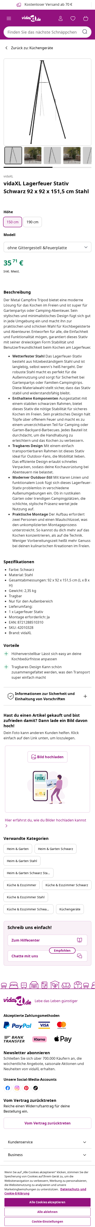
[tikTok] (35, 1088)
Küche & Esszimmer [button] (21, 885)
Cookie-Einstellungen (47, 1221)
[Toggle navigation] (9, 18)
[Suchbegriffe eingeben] (84, 31)
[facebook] (8, 1088)
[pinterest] (26, 1088)
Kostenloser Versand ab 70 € (48, 4)
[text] (13, 264)
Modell (9, 234)
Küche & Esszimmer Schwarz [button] (67, 885)
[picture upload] (47, 787)
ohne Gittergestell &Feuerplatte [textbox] (37, 247)
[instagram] (17, 1088)
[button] (47, 1142)
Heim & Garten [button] (18, 849)
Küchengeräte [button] (69, 909)
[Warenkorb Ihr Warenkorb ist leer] (86, 18)
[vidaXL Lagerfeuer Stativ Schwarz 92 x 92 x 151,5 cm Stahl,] (47, 102)
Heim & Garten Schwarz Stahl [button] (28, 873)
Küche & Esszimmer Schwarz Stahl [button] (30, 909)
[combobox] (47, 32)
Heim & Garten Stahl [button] (22, 861)
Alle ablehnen (47, 1212)
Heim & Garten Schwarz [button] (55, 849)
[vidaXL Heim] (31, 18)
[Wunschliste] (73, 18)
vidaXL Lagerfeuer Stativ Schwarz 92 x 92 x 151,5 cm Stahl (46, 187)
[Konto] (60, 18)
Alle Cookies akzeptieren (47, 1202)
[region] (47, 1196)
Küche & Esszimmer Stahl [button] (26, 897)
